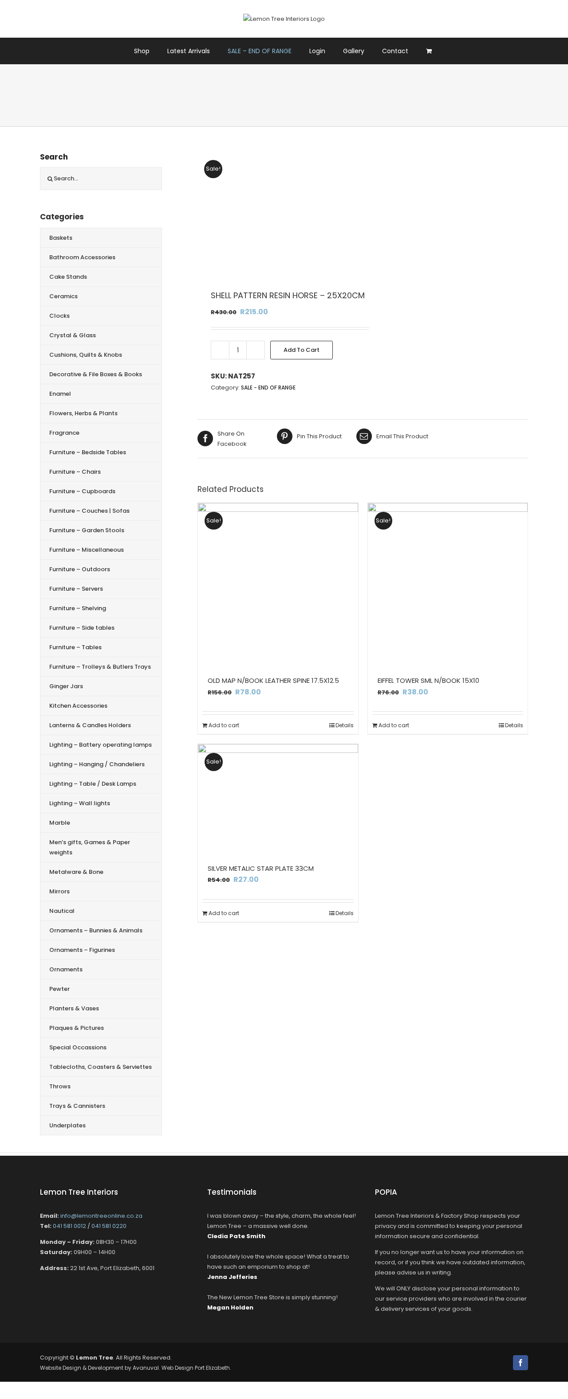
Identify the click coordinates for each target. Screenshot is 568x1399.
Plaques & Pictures (76, 1028)
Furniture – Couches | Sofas (89, 511)
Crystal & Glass (72, 335)
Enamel (60, 394)
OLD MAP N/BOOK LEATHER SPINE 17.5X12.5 (273, 680)
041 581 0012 (69, 1226)
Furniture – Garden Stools (86, 530)
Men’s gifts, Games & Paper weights (89, 847)
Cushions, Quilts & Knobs (85, 355)
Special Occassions (77, 1047)
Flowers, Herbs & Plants (83, 413)
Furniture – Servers (76, 589)
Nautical (62, 911)
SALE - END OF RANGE (268, 387)
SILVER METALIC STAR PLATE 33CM (261, 868)
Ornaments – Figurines (82, 950)
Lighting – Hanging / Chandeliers (97, 764)
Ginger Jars (66, 686)
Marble (59, 822)
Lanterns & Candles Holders (90, 725)
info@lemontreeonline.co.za (101, 1216)
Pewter (59, 989)
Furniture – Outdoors (79, 569)
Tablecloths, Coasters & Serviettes (100, 1067)
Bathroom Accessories (82, 257)
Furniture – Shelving (77, 608)
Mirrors (59, 891)
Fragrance (64, 433)
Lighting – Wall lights (79, 803)
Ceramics (63, 296)
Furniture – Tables (75, 647)
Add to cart (302, 350)
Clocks (59, 316)
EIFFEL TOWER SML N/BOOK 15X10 (428, 680)
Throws (60, 1086)
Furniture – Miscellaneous (86, 550)
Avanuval (146, 1368)
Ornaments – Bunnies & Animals (95, 930)
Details (344, 725)
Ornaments (66, 969)
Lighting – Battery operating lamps (100, 744)
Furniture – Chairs (75, 472)
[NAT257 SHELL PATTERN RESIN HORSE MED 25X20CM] (275, 213)
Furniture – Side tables (81, 628)
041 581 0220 (108, 1226)
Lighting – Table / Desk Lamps (92, 783)
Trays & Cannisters (77, 1106)
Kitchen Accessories (78, 705)
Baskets (60, 238)
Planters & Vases (74, 1008)
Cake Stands (68, 277)
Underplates (67, 1125)
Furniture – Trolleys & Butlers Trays (100, 666)
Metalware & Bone (76, 872)
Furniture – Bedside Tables (87, 452)
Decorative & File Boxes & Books (95, 374)
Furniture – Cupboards (82, 491)
